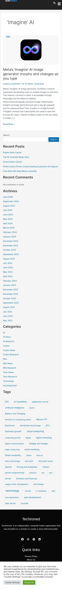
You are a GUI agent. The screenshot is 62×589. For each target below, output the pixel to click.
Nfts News (8, 363)
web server (10, 503)
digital (28, 438)
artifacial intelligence (14, 407)
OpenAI (8, 467)
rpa (42, 473)
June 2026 (8, 197)
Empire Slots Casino (12, 152)
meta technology (12, 461)
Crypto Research (11, 354)
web (53, 491)
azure (31, 408)
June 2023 (8, 267)
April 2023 (8, 276)
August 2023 (9, 259)
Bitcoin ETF (41, 419)
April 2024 (8, 223)
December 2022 (10, 289)
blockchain (10, 425)
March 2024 (8, 228)
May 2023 (8, 272)
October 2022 (9, 298)
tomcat (28, 491)
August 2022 (9, 307)
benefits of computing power (18, 419)
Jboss (28, 455)
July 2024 (7, 210)
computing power (13, 438)
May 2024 (8, 219)
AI (23, 84)
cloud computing (35, 431)
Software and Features (26, 478)
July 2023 (7, 263)
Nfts (5, 359)
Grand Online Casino (12, 162)
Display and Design (38, 443)
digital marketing (44, 437)
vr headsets (41, 491)
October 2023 (9, 250)
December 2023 (10, 241)
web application (12, 497)
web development (32, 497)
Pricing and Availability (27, 467)
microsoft (29, 461)
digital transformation (14, 443)
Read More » (9, 124)
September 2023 (11, 254)
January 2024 (9, 236)
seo (50, 473)
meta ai (39, 455)
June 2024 (8, 214)
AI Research (8, 341)
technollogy (38, 484)
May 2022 (7, 320)
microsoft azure (45, 461)
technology (12, 490)
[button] (59, 3)
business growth (13, 431)
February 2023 (10, 281)
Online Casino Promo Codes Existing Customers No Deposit (30, 166)
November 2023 (10, 245)
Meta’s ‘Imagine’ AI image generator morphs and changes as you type (30, 73)
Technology (8, 381)
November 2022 (10, 294)
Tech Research (10, 376)
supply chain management (16, 484)
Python (46, 467)
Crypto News (9, 350)
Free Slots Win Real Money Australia (20, 171)
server (8, 478)
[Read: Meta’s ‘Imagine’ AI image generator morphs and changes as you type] (31, 50)
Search (6, 135)
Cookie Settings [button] (12, 582)
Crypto (6, 346)
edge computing (12, 449)
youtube (24, 503)
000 (7, 402)
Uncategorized (10, 385)
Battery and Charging (15, 413)
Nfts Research (9, 368)
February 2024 (10, 232)
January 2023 (9, 285)
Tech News (8, 372)
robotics (32, 473)
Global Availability (13, 455)
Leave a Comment (11, 84)
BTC (48, 425)
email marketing (32, 449)
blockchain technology (30, 425)
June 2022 (8, 316)
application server (40, 402)
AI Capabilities (20, 402)
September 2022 (11, 303)
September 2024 (11, 201)
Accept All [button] (29, 582)
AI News (29, 84)
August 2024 (9, 206)
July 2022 (7, 311)
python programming (14, 473)
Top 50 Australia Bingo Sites (16, 157)
